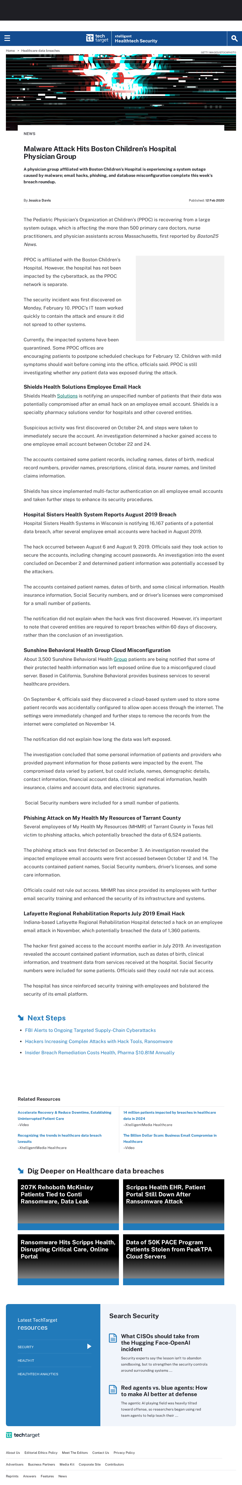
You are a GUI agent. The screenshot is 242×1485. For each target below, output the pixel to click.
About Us (13, 1452)
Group (120, 659)
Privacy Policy (124, 1452)
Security (26, 1347)
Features (47, 1476)
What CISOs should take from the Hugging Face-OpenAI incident (160, 1342)
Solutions (67, 396)
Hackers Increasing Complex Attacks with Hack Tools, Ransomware (99, 1041)
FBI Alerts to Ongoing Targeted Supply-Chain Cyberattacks (90, 1030)
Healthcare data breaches (40, 50)
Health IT (26, 1360)
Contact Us (100, 1452)
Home (10, 50)
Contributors (114, 1464)
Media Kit (67, 1464)
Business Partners (41, 1464)
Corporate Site (90, 1464)
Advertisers (15, 1464)
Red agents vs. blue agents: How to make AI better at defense (164, 1390)
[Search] (234, 38)
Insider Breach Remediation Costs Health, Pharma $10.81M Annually (100, 1052)
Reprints (12, 1476)
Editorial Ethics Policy (41, 1452)
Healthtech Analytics (38, 1374)
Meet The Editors (75, 1452)
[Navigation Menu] (7, 38)
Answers (29, 1476)
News (29, 134)
